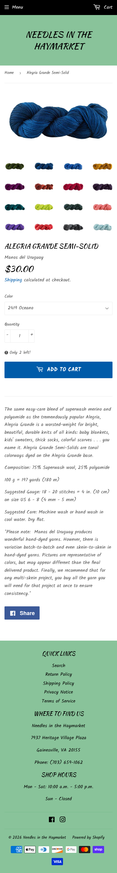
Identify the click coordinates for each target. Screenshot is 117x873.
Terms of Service (58, 701)
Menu (17, 7)
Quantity (12, 324)
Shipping (13, 280)
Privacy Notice (58, 692)
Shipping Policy (58, 683)
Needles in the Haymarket (59, 40)
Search (58, 665)
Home (9, 73)
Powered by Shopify (88, 838)
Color (8, 296)
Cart (107, 7)
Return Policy (58, 674)
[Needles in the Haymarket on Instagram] (63, 820)
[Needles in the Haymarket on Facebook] (52, 820)
